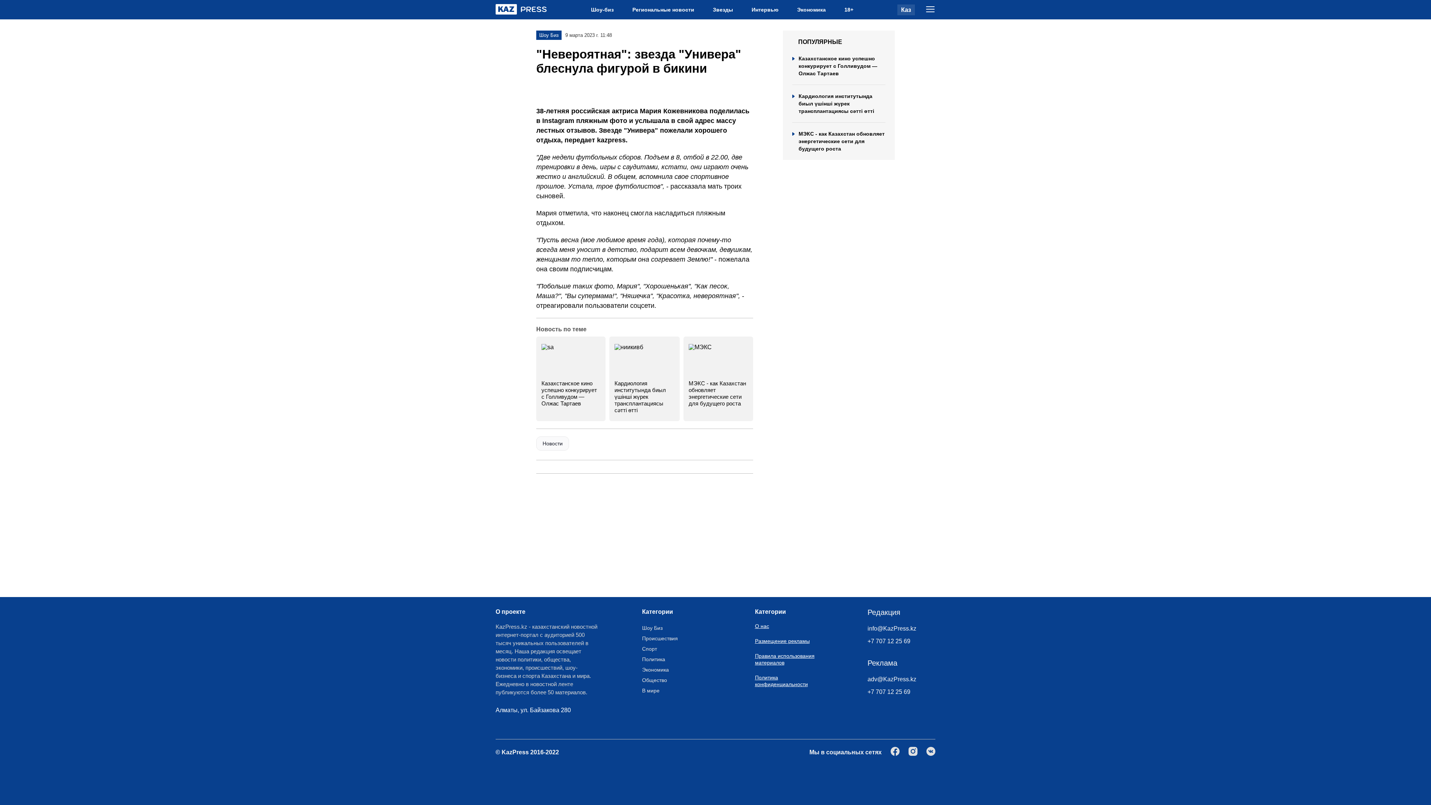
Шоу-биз (602, 10)
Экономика (811, 10)
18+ (848, 10)
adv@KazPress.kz (892, 679)
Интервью (765, 10)
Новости (553, 443)
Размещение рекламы (782, 641)
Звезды (723, 10)
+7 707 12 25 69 (889, 641)
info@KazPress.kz (892, 628)
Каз (906, 10)
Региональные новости (663, 10)
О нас (762, 626)
